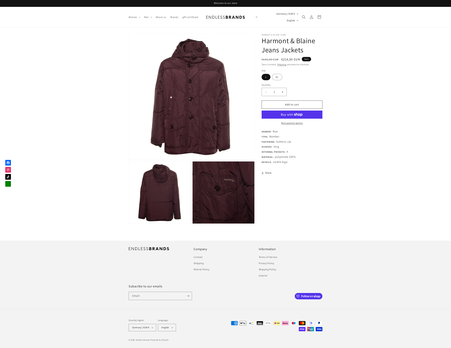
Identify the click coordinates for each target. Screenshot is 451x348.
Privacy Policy (266, 263)
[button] (134, 17)
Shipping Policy (267, 269)
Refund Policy (201, 269)
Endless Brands (143, 340)
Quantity (266, 85)
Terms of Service (268, 257)
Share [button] (268, 172)
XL (277, 77)
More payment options (292, 123)
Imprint (263, 275)
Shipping (281, 64)
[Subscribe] (188, 296)
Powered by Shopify (159, 340)
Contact (198, 257)
